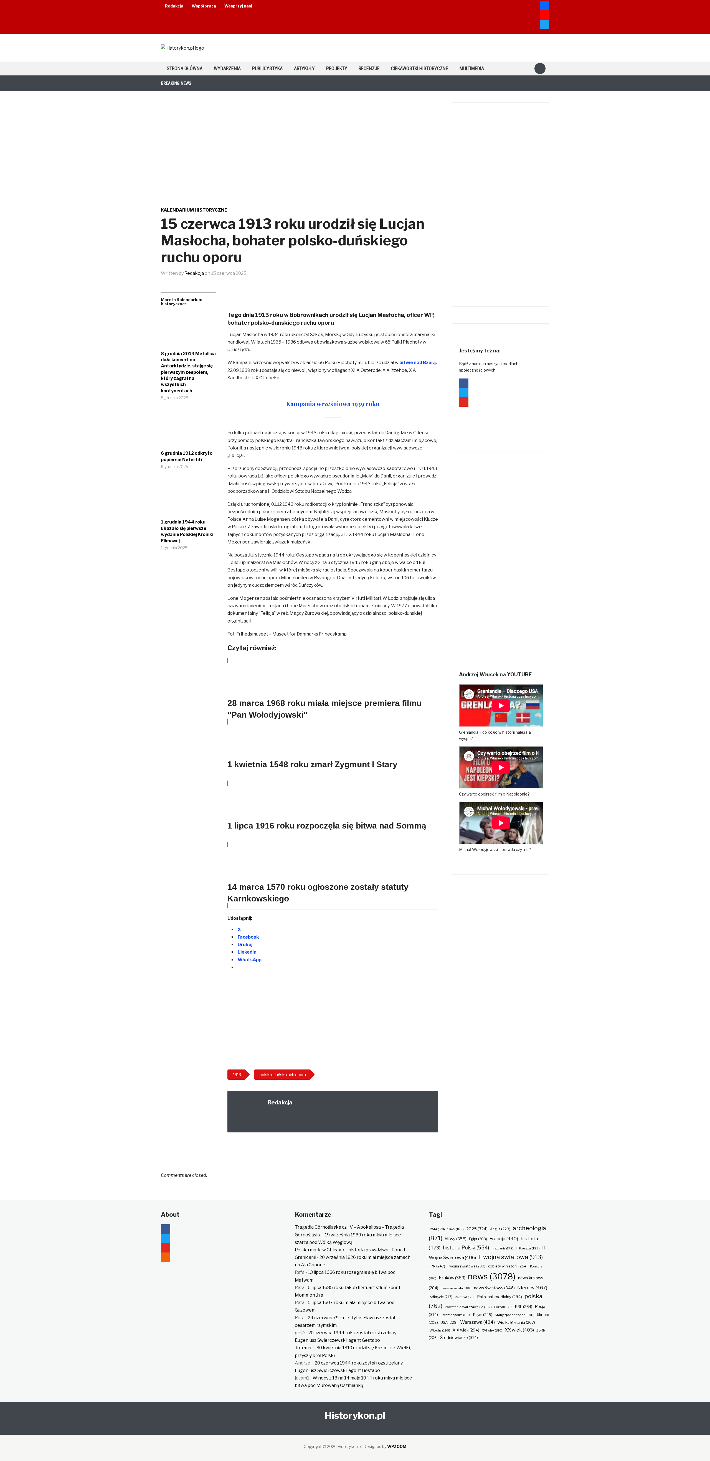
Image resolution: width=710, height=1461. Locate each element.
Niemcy (532, 1287)
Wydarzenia (227, 68)
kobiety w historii (508, 1266)
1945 (455, 1229)
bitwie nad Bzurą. (418, 362)
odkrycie (441, 1297)
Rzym (482, 1314)
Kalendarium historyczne (194, 210)
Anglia (500, 1229)
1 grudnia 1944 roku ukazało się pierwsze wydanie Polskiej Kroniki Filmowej (187, 531)
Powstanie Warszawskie (468, 1307)
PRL (523, 1306)
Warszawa (477, 1322)
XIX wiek (466, 1330)
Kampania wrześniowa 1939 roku (333, 404)
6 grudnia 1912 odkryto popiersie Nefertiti (186, 456)
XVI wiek (492, 1330)
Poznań (503, 1307)
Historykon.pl (355, 1415)
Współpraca (204, 6)
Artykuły (304, 68)
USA (449, 1322)
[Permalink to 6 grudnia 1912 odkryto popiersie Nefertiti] (188, 430)
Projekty (336, 68)
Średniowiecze (459, 1337)
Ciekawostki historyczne (419, 68)
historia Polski (466, 1247)
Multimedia (472, 68)
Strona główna (184, 68)
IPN (437, 1266)
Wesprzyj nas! (238, 6)
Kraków (452, 1277)
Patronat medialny (499, 1296)
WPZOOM (396, 1446)
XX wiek (519, 1330)
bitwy (455, 1238)
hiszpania (502, 1248)
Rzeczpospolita (455, 1315)
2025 (477, 1228)
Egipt (478, 1239)
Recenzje (369, 68)
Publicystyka (267, 68)
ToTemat (304, 1347)
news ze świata (456, 1288)
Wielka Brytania (516, 1322)
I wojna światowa (466, 1266)
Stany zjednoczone (514, 1315)
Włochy (440, 1330)
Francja (504, 1238)
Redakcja (174, 6)
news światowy (494, 1287)
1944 (437, 1229)
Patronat (465, 1297)
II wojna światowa (510, 1257)
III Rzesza (528, 1248)
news (492, 1276)
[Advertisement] (332, 1021)
